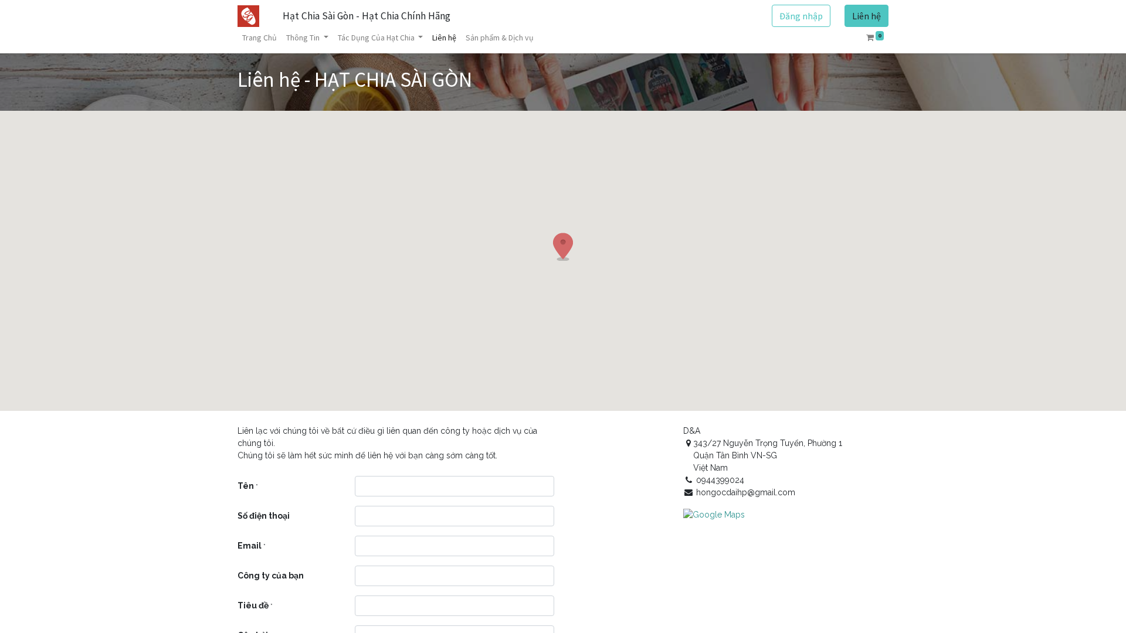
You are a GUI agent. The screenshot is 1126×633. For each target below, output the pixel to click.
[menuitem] (260, 38)
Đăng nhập (801, 16)
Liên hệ (866, 16)
